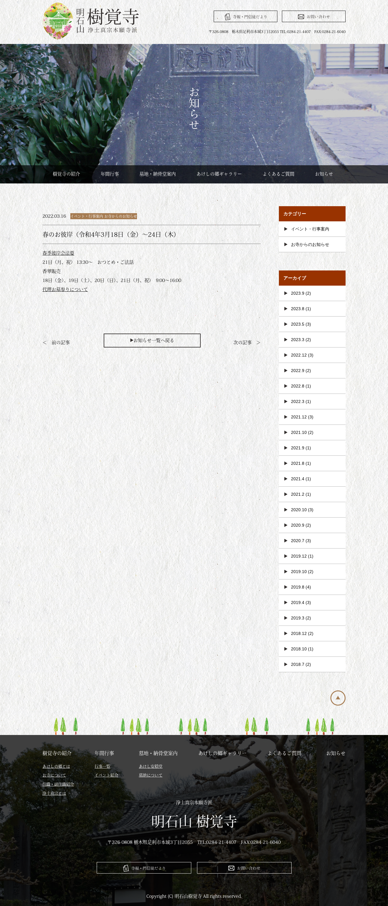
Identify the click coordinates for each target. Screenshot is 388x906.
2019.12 (299, 556)
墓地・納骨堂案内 (157, 174)
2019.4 (297, 602)
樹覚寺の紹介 (66, 174)
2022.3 (297, 401)
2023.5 (297, 324)
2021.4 (297, 478)
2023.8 (297, 308)
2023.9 (297, 293)
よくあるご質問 (278, 174)
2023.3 (297, 339)
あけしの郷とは (56, 766)
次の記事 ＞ (247, 342)
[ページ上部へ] (338, 704)
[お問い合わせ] (314, 16)
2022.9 (297, 370)
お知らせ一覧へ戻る (153, 340)
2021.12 (299, 416)
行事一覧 (102, 766)
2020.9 (297, 525)
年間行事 (110, 174)
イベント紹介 (106, 775)
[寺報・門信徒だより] (245, 16)
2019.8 (297, 587)
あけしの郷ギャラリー (219, 174)
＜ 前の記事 (56, 342)
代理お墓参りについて (65, 289)
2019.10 (299, 571)
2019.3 (297, 618)
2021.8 (297, 463)
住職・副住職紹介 (58, 784)
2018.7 (297, 664)
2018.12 (299, 633)
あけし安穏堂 (150, 766)
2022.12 (299, 355)
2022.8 (297, 386)
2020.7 (297, 540)
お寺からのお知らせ (120, 216)
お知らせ (324, 174)
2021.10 (299, 432)
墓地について (150, 775)
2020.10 (299, 509)
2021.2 (297, 494)
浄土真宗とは (54, 793)
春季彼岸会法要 (58, 253)
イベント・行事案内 (86, 216)
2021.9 (297, 447)
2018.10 (299, 648)
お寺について (54, 775)
